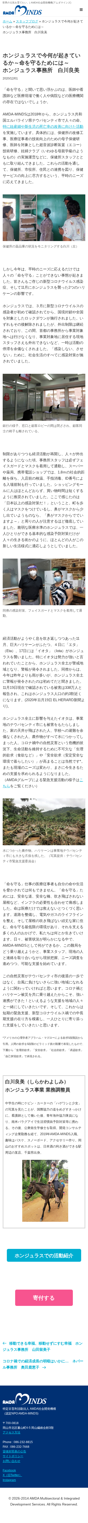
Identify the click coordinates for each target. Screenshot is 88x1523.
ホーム (7, 21)
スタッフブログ (27, 21)
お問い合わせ (11, 1461)
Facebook (9, 1470)
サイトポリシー (13, 1456)
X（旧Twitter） (12, 1475)
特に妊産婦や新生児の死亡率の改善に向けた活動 (43, 126)
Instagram (9, 1480)
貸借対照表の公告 (14, 1451)
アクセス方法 (11, 1432)
